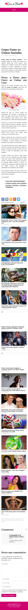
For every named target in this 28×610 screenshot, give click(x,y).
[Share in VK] (6, 199)
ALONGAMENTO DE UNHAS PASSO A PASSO (16, 536)
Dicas (2, 55)
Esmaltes (6, 55)
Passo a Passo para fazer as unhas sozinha (12, 520)
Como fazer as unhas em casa (10, 518)
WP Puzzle (16, 606)
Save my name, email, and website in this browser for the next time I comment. (14, 591)
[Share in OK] (10, 199)
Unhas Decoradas (13, 55)
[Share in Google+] (14, 199)
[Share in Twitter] (18, 199)
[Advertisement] (14, 31)
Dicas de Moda (12, 604)
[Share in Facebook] (3, 199)
